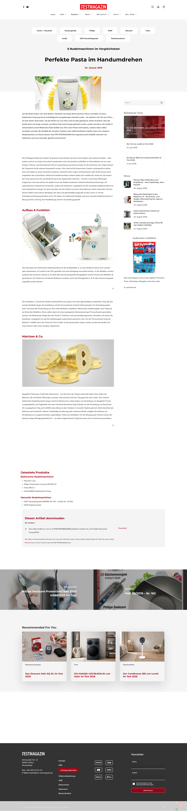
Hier (26, 539)
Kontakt (62, 761)
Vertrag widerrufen (68, 770)
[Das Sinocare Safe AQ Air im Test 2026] (44, 656)
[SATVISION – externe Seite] (144, 274)
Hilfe (60, 765)
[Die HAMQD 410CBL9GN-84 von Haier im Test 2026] (93, 656)
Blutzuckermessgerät (33, 665)
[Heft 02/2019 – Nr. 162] (140, 589)
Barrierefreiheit (65, 793)
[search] (152, 7)
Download (122, 528)
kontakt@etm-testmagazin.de (40, 773)
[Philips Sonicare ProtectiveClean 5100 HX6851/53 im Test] (47, 589)
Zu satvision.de (130, 287)
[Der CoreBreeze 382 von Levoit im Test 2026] (142, 656)
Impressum (63, 789)
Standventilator (128, 665)
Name (134, 762)
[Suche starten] (161, 102)
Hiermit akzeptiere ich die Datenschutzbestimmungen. (145, 783)
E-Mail (134, 773)
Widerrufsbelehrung (67, 776)
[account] (158, 7)
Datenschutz (64, 785)
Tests (76, 665)
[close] (94, 803)
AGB (60, 780)
